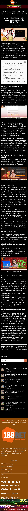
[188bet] (14, 2)
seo (21, 25)
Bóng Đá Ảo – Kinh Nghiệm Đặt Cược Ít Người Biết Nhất (15, 408)
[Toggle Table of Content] (24, 61)
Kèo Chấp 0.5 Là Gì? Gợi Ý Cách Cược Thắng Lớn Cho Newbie (15, 397)
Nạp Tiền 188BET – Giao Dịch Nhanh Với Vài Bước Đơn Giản (21, 347)
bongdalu (4, 455)
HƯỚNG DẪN (12, 11)
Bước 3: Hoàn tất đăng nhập (11, 71)
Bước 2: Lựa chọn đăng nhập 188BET (13, 69)
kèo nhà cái (18, 453)
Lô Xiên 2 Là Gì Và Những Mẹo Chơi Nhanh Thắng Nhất (14, 386)
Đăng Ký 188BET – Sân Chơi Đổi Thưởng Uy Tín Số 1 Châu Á (7, 347)
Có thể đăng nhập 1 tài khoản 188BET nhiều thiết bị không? (14, 79)
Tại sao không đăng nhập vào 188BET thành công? (15, 82)
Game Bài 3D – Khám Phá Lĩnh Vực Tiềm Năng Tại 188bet (16, 369)
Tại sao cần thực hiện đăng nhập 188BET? (13, 63)
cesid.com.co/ (21, 55)
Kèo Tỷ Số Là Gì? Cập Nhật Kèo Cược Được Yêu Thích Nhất (15, 403)
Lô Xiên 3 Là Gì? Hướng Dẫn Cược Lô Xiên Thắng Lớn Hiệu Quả (15, 380)
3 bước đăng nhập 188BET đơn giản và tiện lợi (13, 65)
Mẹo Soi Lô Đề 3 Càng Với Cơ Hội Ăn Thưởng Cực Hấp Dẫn (15, 391)
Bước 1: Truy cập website (10, 68)
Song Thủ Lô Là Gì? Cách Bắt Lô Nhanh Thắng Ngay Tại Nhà (16, 375)
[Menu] (2, 2)
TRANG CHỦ (4, 11)
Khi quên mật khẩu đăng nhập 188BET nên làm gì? (14, 76)
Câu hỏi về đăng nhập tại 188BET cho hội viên (13, 73)
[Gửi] (25, 360)
